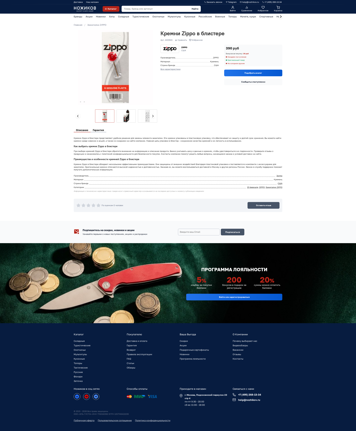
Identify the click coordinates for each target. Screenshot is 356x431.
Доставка (78, 2)
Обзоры (131, 367)
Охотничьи (80, 349)
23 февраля (252, 187)
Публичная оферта (84, 420)
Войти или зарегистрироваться (234, 297)
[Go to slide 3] (84, 101)
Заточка (78, 381)
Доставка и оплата (137, 341)
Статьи (130, 363)
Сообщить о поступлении (253, 82)
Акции (183, 345)
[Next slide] (280, 17)
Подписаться (232, 232)
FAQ (129, 358)
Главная (78, 24)
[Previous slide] (78, 116)
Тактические (81, 367)
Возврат (131, 349)
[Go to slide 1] (76, 102)
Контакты (238, 358)
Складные (79, 341)
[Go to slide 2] (80, 101)
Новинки (184, 354)
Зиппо (279, 176)
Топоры (78, 363)
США (280, 183)
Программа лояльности (193, 358)
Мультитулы (80, 354)
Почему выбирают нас (245, 341)
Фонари (78, 376)
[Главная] (85, 9)
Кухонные (79, 358)
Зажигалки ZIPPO (96, 24)
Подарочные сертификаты (194, 349)
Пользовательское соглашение (115, 420)
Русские (78, 372)
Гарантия (132, 345)
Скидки (184, 341)
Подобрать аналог (253, 73)
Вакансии (238, 349)
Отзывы (237, 354)
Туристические (82, 345)
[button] (104, 116)
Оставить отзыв (263, 205)
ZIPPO (184, 47)
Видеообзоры (240, 345)
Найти (195, 8)
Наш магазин (92, 2)
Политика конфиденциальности (152, 420)
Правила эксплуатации (139, 354)
